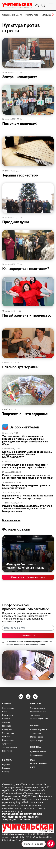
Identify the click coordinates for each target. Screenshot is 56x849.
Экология (6, 722)
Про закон (6, 719)
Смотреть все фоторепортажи (28, 577)
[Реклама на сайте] (51, 844)
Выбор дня (6, 726)
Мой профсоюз (36, 737)
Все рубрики (7, 751)
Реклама (6, 768)
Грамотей (6, 737)
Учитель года (31, 15)
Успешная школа (37, 708)
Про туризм (7, 729)
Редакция (6, 765)
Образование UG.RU (12, 15)
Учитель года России (39, 719)
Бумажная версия (38, 751)
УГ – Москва (35, 733)
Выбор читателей (24, 427)
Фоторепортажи (16, 529)
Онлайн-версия (36, 755)
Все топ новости (11, 520)
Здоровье (6, 744)
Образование (8, 708)
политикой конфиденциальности (33, 642)
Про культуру (8, 715)
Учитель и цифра (9, 747)
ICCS (32, 760)
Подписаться (28, 635)
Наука (4, 712)
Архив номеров (36, 740)
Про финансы (8, 740)
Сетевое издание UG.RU (40, 730)
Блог (32, 767)
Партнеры (6, 772)
